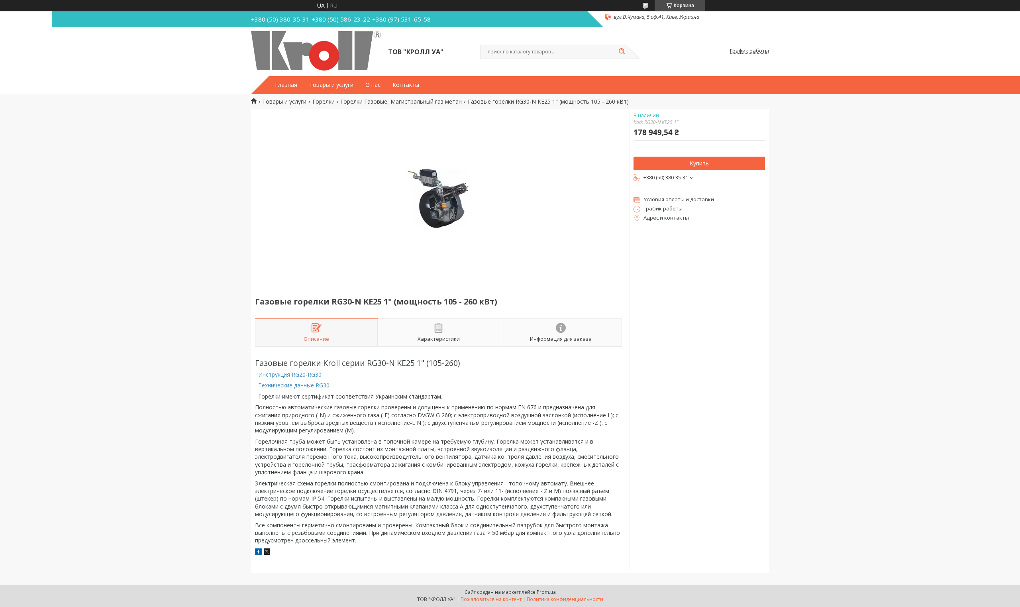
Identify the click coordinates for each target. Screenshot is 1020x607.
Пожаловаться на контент (491, 599)
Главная (286, 85)
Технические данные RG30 (294, 385)
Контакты (405, 85)
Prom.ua (546, 592)
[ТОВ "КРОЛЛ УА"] (316, 51)
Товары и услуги (331, 85)
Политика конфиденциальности (565, 599)
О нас (373, 85)
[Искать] (622, 52)
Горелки (323, 101)
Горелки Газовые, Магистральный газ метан (401, 101)
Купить (699, 163)
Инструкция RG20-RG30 (290, 374)
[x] (267, 552)
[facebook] (258, 552)
